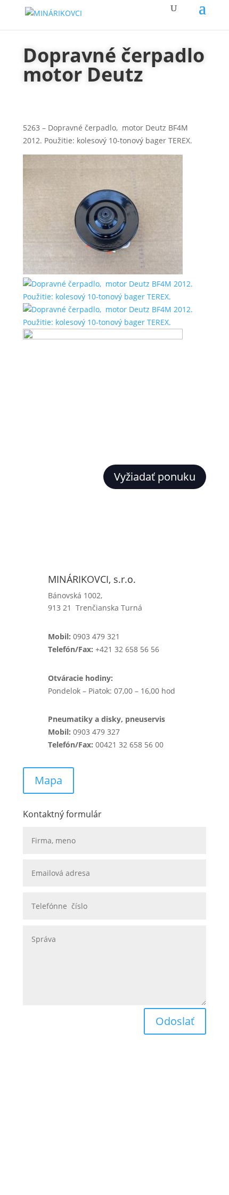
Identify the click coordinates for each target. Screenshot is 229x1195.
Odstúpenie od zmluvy (63, 1130)
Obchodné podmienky (62, 1073)
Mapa (48, 780)
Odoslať (175, 1021)
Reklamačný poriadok (61, 1101)
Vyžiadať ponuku (154, 476)
